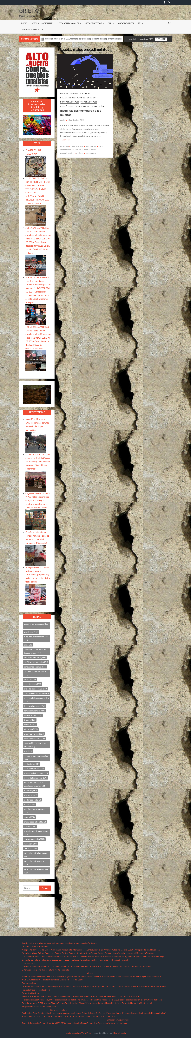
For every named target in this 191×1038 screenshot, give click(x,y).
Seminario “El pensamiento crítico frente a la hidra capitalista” (139, 1013)
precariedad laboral (35, 822)
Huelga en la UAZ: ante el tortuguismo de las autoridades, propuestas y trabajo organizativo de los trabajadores (37, 574)
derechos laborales (34, 711)
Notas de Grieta (126, 23)
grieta (62, 120)
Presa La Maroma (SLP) (32, 1003)
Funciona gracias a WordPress (78, 1033)
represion (30, 844)
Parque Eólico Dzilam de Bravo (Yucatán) (76, 986)
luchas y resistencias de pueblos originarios (34, 784)
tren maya (30, 848)
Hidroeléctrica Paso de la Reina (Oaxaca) (70, 1000)
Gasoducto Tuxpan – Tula (92, 966)
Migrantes (69, 976)
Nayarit (157, 976)
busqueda (64, 146)
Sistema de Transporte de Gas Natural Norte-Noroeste (45, 970)
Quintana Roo (44, 1013)
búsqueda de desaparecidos (36, 638)
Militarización (80, 976)
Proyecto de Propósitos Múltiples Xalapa (148, 986)
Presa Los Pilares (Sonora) (53, 1003)
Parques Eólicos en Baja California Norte (112, 986)
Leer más (66, 140)
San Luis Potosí (105, 1013)
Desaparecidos (58, 960)
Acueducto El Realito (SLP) (33, 996)
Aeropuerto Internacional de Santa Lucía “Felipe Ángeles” (86, 950)
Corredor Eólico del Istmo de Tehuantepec (40, 986)
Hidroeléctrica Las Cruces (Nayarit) (37, 1000)
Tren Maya (64, 1016)
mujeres (79, 153)
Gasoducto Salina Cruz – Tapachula (66, 966)
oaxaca (29, 817)
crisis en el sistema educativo (36, 700)
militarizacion (32, 800)
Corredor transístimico (117, 1023)
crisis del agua (32, 684)
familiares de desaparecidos (36, 757)
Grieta (28, 10)
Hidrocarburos (28, 963)
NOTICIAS (26, 979)
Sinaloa (25, 1016)
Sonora (32, 1016)
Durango (91, 98)
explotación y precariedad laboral (35, 745)
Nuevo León (54, 979)
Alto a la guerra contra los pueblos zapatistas (54, 943)
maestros (30, 790)
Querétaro (32, 1013)
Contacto (26, 960)
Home (24, 976)
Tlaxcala (56, 1016)
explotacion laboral (34, 738)
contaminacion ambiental (35, 673)
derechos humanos (34, 706)
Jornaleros (32, 976)
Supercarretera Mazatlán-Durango (149, 956)
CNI (109, 23)
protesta (30, 826)
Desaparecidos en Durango (72, 98)
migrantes (30, 795)
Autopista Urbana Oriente (33, 953)
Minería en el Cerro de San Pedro (101, 976)
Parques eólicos (29, 983)
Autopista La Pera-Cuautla (123, 950)
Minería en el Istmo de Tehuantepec (131, 976)
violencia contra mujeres (34, 863)
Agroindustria (28, 943)
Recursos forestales (58, 1010)
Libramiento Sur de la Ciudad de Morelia (39, 956)
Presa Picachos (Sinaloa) (75, 1003)
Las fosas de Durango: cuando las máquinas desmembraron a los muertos (82, 110)
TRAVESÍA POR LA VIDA (32, 29)
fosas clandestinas (34, 768)
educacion (31, 729)
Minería (90, 973)
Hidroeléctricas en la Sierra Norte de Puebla (143, 1000)
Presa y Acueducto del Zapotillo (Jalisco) (104, 1003)
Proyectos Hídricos (30, 993)
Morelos (150, 976)
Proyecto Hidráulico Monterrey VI (137, 1003)
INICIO (24, 23)
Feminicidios (91, 960)
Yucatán (106, 1016)
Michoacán (59, 976)
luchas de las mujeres (35, 778)
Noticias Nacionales (40, 979)
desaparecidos (77, 146)
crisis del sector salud (35, 689)
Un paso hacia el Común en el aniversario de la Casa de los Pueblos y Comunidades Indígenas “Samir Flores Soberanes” (37, 461)
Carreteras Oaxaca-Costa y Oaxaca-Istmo (63, 953)
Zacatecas (114, 1016)
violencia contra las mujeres (36, 855)
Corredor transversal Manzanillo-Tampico (135, 953)
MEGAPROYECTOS (93, 23)
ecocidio (30, 724)
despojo (30, 720)
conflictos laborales (35, 657)
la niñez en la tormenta (36, 773)
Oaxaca (63, 979)
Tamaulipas (47, 1016)
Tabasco (38, 1016)
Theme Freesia (119, 1033)
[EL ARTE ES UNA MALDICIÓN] (35, 166)
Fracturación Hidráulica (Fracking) (113, 960)
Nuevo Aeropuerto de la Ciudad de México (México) (79, 956)
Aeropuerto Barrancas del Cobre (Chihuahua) (41, 950)
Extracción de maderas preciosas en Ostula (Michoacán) (74, 1013)
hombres (77, 149)
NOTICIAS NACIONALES (42, 23)
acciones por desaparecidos (36, 626)
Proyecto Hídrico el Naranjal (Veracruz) (39, 1006)
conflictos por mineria (36, 662)
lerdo (85, 149)
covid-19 (30, 679)
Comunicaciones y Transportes (35, 946)
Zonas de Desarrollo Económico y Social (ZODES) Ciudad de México (51, 1023)
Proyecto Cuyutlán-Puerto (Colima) (118, 956)
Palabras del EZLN (75, 979)
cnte (28, 645)
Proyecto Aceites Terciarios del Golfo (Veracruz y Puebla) (128, 966)
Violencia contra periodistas (90, 1016)
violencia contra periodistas (36, 871)
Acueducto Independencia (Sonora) (60, 996)
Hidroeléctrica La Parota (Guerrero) (123, 996)
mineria (29, 804)
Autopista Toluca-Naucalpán (147, 950)
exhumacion (91, 146)
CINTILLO (64, 94)
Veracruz (73, 1016)
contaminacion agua (35, 667)
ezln (28, 751)
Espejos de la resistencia (75, 960)
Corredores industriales (40, 960)
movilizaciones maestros (34, 811)
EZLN (140, 23)
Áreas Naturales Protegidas (85, 943)
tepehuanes (91, 153)
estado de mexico (34, 734)
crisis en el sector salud (36, 693)
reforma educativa (34, 839)
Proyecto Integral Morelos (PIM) (36, 990)
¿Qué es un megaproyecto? (118, 1020)
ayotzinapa (31, 632)
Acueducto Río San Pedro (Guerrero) (92, 996)
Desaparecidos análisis (80, 94)
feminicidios (31, 764)
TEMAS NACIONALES (69, 23)
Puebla (25, 1013)
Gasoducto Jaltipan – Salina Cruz (36, 966)
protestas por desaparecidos (36, 833)
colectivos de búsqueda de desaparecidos (35, 651)
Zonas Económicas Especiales (94, 1023)
